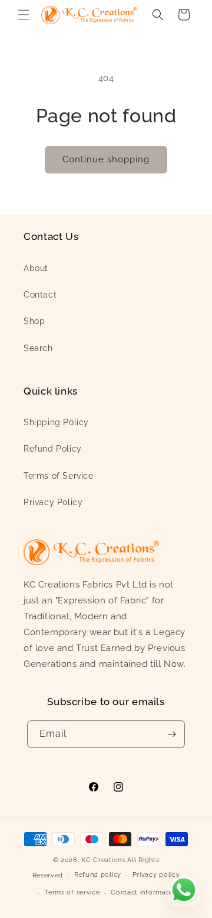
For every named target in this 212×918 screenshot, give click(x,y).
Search (38, 348)
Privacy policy (156, 875)
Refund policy (97, 875)
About (36, 268)
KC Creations (103, 860)
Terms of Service (59, 475)
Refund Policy (53, 448)
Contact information (144, 892)
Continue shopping (106, 159)
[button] (24, 15)
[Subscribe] (171, 734)
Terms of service (72, 892)
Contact (40, 294)
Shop (34, 321)
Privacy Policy (53, 502)
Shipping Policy (56, 422)
